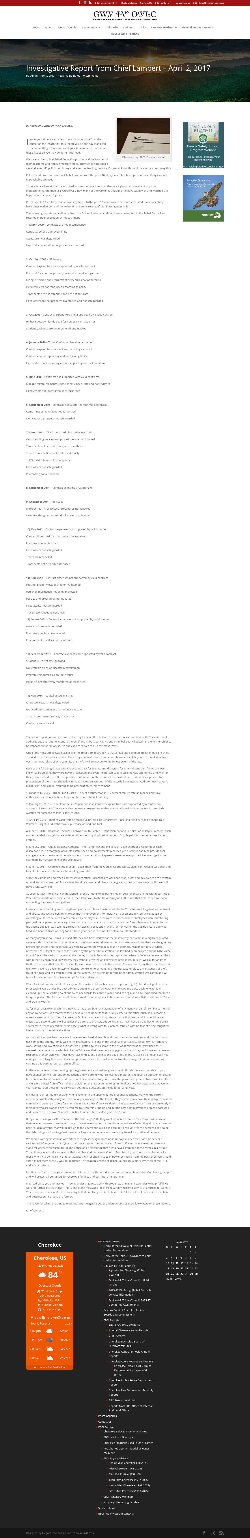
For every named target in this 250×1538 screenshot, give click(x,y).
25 (172, 1274)
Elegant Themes (52, 1533)
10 (167, 1263)
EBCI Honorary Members (119, 1496)
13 (181, 1263)
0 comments (90, 75)
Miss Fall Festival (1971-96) (125, 1474)
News (36, 27)
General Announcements (197, 27)
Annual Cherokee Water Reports (128, 1330)
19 (177, 1268)
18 (172, 1268)
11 (172, 1263)
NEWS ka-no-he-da (68, 75)
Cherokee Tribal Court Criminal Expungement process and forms (133, 1370)
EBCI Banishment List (122, 1400)
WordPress (87, 1533)
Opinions (129, 27)
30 (196, 1274)
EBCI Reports (111, 1320)
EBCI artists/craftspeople (119, 1437)
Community (89, 27)
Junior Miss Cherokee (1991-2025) (129, 1485)
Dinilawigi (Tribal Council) (119, 1266)
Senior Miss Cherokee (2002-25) (128, 1463)
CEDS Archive (117, 1336)
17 (167, 1268)
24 (167, 1274)
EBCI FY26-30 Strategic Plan (125, 1324)
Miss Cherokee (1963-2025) (125, 1468)
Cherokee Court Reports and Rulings (131, 1361)
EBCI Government (104, 3)
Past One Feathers (162, 27)
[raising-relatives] (203, 167)
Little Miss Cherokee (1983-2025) (128, 1491)
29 (191, 1274)
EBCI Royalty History (116, 1458)
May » (178, 1279)
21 (186, 1268)
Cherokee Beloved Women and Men (125, 1431)
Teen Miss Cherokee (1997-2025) (128, 1480)
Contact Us (146, 3)
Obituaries (112, 27)
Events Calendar (67, 27)
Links (142, 27)
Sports (48, 27)
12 (177, 1263)
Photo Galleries (129, 3)
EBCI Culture (162, 3)
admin (34, 75)
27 (181, 1274)
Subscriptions (183, 3)
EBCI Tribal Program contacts (208, 3)
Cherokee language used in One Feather (128, 1443)
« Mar (168, 1279)
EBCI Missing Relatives (125, 33)
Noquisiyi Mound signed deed (122, 1502)
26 (177, 1274)
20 (181, 1268)
